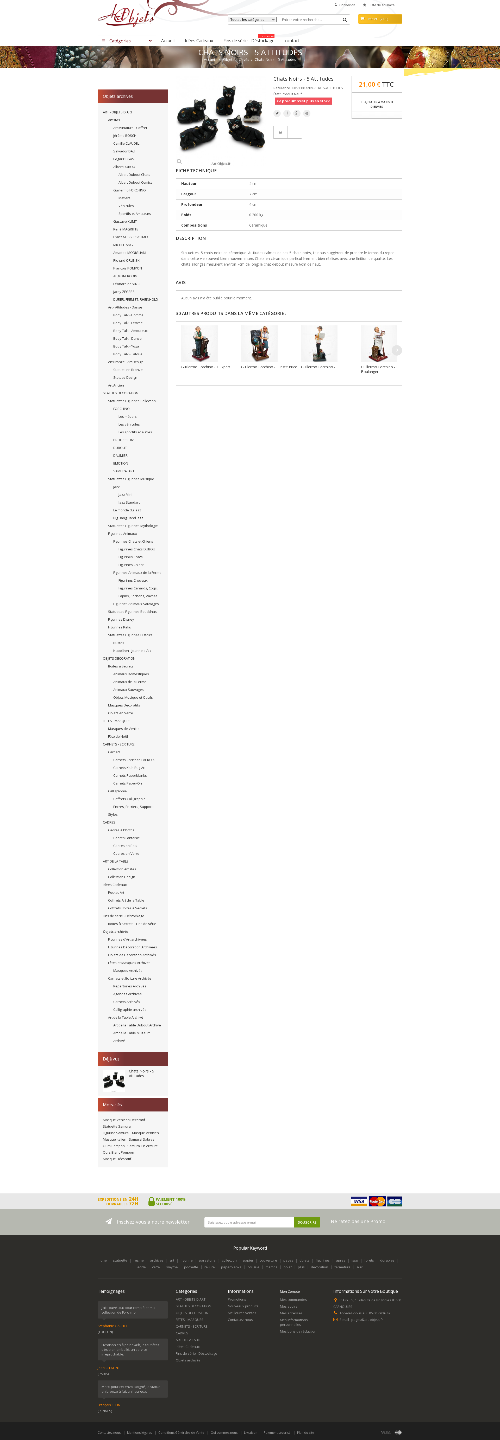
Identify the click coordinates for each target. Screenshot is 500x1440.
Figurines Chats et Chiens (133, 541)
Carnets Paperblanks (130, 775)
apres (340, 1260)
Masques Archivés (127, 970)
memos (271, 1267)
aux (360, 1267)
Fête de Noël (118, 736)
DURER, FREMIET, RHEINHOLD (135, 299)
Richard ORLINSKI (126, 260)
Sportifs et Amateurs (134, 213)
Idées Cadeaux (115, 884)
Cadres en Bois (125, 845)
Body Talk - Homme (128, 315)
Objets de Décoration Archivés (132, 955)
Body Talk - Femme (128, 322)
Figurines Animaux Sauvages (136, 603)
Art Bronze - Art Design (125, 361)
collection (229, 1260)
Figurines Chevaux (133, 580)
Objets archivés (115, 931)
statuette (120, 1260)
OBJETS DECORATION (119, 658)
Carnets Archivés (126, 1001)
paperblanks (231, 1267)
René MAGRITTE (125, 229)
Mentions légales (139, 1432)
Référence (281, 88)
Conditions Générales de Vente (181, 1432)
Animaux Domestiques (131, 674)
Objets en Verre (120, 713)
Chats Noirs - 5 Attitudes (141, 1073)
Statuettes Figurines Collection (132, 400)
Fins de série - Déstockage (123, 916)
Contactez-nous (240, 1319)
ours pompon (114, 1145)
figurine (186, 1260)
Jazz (116, 486)
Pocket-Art (116, 892)
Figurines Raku (119, 627)
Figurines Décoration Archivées (132, 947)
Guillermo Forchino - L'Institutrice (269, 366)
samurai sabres (141, 1139)
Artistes (114, 120)
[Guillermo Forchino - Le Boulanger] (389, 343)
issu (355, 1260)
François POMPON (127, 268)
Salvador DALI (124, 151)
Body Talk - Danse (127, 338)
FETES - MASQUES (116, 720)
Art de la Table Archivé (125, 1017)
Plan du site (305, 1432)
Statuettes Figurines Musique (131, 479)
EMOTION (120, 463)
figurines (323, 1260)
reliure (209, 1267)
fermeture (342, 1267)
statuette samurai (117, 1126)
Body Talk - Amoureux (130, 330)
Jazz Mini (125, 494)
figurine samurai (116, 1132)
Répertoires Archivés (129, 986)
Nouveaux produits (243, 1306)
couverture (268, 1260)
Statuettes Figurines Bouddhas (132, 611)
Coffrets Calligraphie (129, 798)
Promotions (237, 1299)
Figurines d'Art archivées (127, 939)
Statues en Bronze (128, 369)
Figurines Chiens (131, 564)
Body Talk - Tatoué (127, 354)
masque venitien (145, 1132)
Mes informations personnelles (294, 1322)
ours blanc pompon (118, 1152)
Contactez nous (109, 1432)
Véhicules (126, 205)
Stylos (113, 814)
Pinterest (306, 113)
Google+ (297, 113)
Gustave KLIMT (125, 221)
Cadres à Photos (121, 830)
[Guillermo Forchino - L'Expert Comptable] (210, 343)
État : (277, 94)
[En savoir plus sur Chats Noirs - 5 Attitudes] (114, 1081)
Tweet (277, 113)
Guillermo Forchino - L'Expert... (207, 366)
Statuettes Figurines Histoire (130, 635)
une (104, 1260)
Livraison (250, 1432)
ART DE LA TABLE (115, 861)
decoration (319, 1267)
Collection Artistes (122, 869)
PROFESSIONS (124, 440)
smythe (172, 1267)
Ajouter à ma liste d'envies (379, 104)
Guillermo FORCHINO (129, 190)
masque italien (114, 1139)
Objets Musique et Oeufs (133, 697)
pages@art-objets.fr (367, 1319)
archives (157, 1260)
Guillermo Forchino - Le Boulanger (381, 369)
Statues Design (125, 377)
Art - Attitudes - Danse (125, 307)
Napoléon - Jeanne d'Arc (132, 650)
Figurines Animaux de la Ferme (137, 572)
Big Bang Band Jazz (128, 518)
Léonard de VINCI (126, 283)
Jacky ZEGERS (124, 291)
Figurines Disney (121, 619)
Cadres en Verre (126, 853)
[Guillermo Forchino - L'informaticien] (329, 343)
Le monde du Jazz (127, 510)
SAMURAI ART (123, 471)
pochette (191, 1267)
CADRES (109, 822)
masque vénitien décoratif (124, 1119)
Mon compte (290, 1291)
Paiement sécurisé (277, 1432)
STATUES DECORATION (120, 393)
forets (369, 1260)
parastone (207, 1260)
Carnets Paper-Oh (127, 783)
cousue (253, 1267)
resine (139, 1260)
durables (387, 1260)
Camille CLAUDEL (126, 143)
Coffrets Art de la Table (126, 900)
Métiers (124, 198)
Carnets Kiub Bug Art (129, 767)
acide (141, 1267)
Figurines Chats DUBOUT (137, 549)
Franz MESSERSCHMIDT (131, 237)
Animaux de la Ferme (129, 681)
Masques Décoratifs (124, 705)
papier (248, 1260)
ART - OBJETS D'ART (118, 112)
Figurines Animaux (122, 533)
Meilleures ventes (242, 1312)
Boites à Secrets (121, 666)
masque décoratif (117, 1158)
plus (301, 1267)
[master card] (398, 1432)
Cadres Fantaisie (126, 837)
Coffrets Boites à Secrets (127, 908)
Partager (287, 113)
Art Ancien (116, 385)
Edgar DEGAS (123, 159)
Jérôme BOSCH (124, 135)
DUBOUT (120, 447)
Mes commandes (293, 1299)
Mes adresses (291, 1313)
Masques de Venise (124, 728)
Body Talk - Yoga (126, 346)
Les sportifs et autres (135, 432)
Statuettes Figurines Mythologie (133, 525)
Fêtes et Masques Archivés (129, 962)
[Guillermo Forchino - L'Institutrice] (269, 343)
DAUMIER (120, 455)
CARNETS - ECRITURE (119, 744)
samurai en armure (142, 1145)
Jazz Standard (129, 502)
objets (304, 1260)
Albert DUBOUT (125, 166)
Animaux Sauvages (128, 689)
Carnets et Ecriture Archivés (130, 978)
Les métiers (127, 416)
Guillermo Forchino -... (319, 366)
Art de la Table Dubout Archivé (137, 1025)
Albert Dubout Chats (134, 174)
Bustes (118, 642)
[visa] (385, 1432)
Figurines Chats (130, 557)
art (172, 1260)
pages (288, 1260)
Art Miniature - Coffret (130, 127)
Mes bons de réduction (298, 1331)
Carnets (114, 752)
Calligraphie (117, 791)
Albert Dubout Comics (135, 182)
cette (156, 1267)
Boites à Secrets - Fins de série (132, 923)
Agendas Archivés (127, 994)
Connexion (347, 5)
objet (288, 1267)
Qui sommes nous (224, 1432)
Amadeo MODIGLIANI (129, 252)
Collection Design (121, 877)
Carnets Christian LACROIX (134, 759)
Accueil (210, 59)
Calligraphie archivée (130, 1009)
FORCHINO (121, 408)
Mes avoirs (288, 1306)
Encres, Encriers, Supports (133, 806)
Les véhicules (129, 424)
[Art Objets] (126, 15)
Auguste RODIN (125, 276)
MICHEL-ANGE (124, 244)
